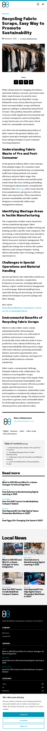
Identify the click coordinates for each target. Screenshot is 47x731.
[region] (23, 712)
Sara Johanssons (29, 39)
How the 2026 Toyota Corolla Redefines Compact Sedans (12, 592)
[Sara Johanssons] (7, 421)
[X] (21, 82)
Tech (4, 480)
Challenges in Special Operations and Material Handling (24, 458)
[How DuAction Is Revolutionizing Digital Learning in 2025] (34, 549)
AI (2, 518)
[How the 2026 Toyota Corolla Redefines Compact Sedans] (12, 578)
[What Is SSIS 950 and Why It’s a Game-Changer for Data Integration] (12, 549)
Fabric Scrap (31, 431)
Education (5, 490)
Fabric (22, 431)
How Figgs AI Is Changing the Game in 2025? (22, 521)
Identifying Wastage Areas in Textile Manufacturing (20, 453)
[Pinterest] (26, 82)
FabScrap (20, 189)
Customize (23, 720)
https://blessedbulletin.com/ (24, 421)
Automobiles (6, 499)
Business (5, 14)
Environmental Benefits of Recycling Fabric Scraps (22, 463)
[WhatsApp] (31, 82)
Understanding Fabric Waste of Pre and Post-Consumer (23, 449)
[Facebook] (16, 82)
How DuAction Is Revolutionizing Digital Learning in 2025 (34, 562)
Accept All (23, 714)
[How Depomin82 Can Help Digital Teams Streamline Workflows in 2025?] (34, 578)
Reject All (23, 726)
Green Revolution (10, 434)
